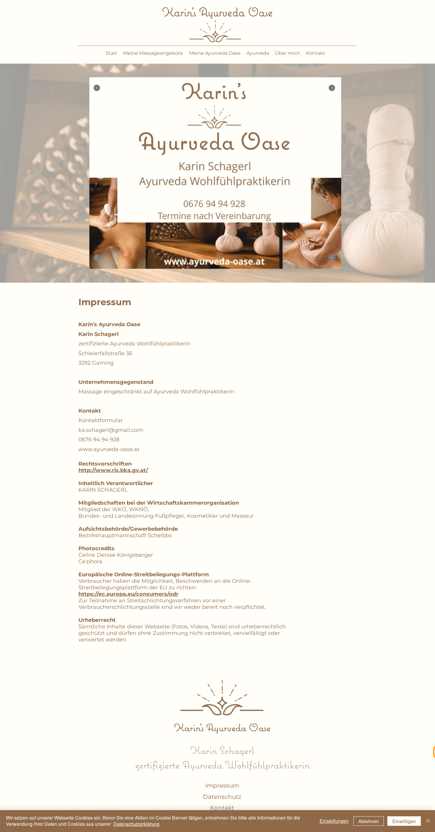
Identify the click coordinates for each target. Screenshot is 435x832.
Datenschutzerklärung (136, 823)
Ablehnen (368, 821)
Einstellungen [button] (334, 820)
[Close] (427, 821)
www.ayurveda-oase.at (108, 449)
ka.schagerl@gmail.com (110, 430)
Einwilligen (404, 821)
